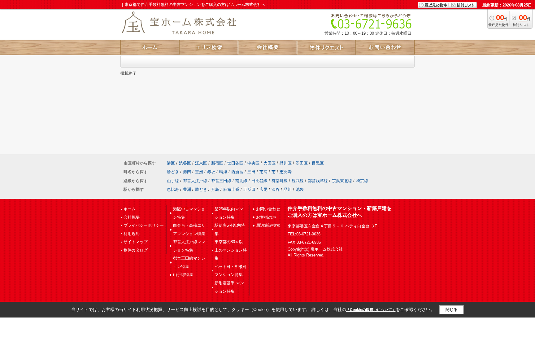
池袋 (300, 189)
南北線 (241, 180)
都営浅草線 (318, 180)
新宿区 (217, 163)
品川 (288, 189)
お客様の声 (266, 217)
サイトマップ (136, 241)
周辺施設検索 (268, 225)
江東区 (201, 163)
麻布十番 (231, 189)
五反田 (249, 189)
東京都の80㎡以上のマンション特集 (231, 250)
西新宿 (237, 171)
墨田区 (302, 163)
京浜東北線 (342, 180)
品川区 (286, 163)
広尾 (263, 189)
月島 (215, 189)
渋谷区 (185, 163)
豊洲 (199, 171)
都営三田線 (221, 180)
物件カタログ (136, 250)
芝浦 (263, 171)
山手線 (173, 180)
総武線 (298, 180)
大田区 (269, 163)
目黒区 (318, 163)
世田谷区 (235, 163)
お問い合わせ (268, 209)
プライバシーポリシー (144, 225)
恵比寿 (286, 171)
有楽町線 (280, 180)
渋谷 (276, 189)
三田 (251, 171)
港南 (187, 171)
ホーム (130, 209)
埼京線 (362, 180)
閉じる (452, 309)
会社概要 (132, 217)
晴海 (223, 171)
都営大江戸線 (195, 180)
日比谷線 (259, 180)
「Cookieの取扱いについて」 (371, 310)
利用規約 (132, 233)
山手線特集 (183, 274)
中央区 (253, 163)
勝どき (173, 171)
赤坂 (211, 171)
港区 (171, 163)
